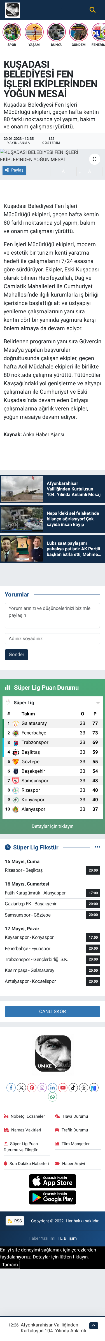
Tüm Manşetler (76, 1143)
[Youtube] (62, 1087)
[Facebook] (11, 1087)
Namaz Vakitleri (26, 1130)
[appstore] (52, 1182)
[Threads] (83, 1087)
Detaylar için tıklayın (52, 826)
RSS (17, 1220)
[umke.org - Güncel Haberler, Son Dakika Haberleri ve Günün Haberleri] (12, 9)
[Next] (94, 1087)
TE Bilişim (67, 1238)
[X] (21, 1087)
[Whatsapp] (52, 1097)
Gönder (16, 654)
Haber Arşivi (73, 1163)
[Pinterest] (31, 1087)
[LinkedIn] (52, 1087)
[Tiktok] (73, 1087)
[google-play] (52, 1198)
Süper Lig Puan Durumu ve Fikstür (21, 1146)
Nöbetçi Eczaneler (28, 1116)
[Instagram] (42, 1087)
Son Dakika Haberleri (29, 1163)
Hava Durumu (75, 1116)
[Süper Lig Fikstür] (97, 847)
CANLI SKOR (52, 1011)
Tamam (10, 1264)
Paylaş (17, 170)
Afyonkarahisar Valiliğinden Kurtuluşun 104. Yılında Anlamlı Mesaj (53, 1331)
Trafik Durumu (75, 1130)
